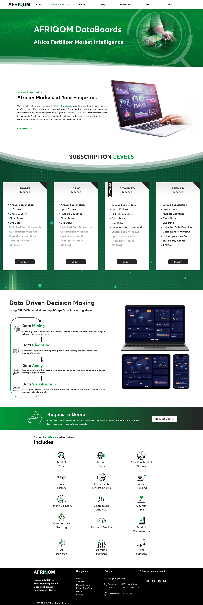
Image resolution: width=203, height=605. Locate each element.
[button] (25, 261)
